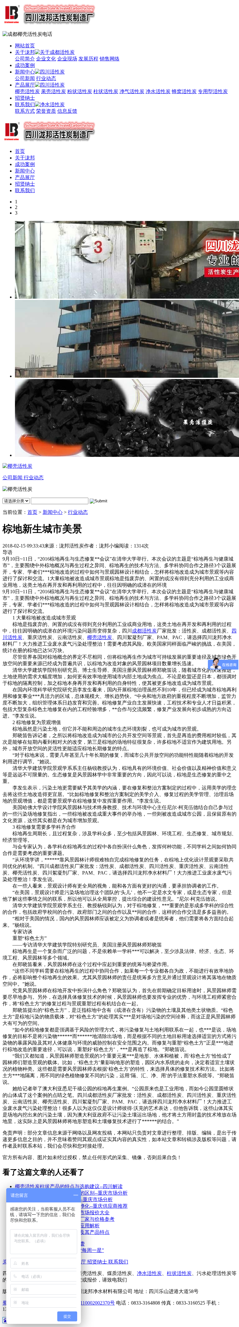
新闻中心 (25, 71)
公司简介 (25, 58)
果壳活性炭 (53, 91)
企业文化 (46, 58)
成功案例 (25, 65)
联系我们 (25, 104)
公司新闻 (25, 78)
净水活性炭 (158, 91)
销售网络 (110, 58)
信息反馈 (67, 111)
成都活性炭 (144, 630)
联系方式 (25, 111)
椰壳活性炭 (27, 91)
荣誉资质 (46, 111)
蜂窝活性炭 (184, 91)
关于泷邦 (25, 52)
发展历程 (88, 58)
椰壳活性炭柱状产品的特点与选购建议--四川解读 (69, 1186)
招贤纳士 (25, 98)
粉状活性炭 (79, 91)
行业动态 (46, 78)
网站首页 (25, 45)
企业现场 (67, 58)
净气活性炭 (132, 91)
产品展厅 (25, 85)
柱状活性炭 (105, 91)
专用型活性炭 (213, 91)
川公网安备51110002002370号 (82, 1303)
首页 (20, 151)
